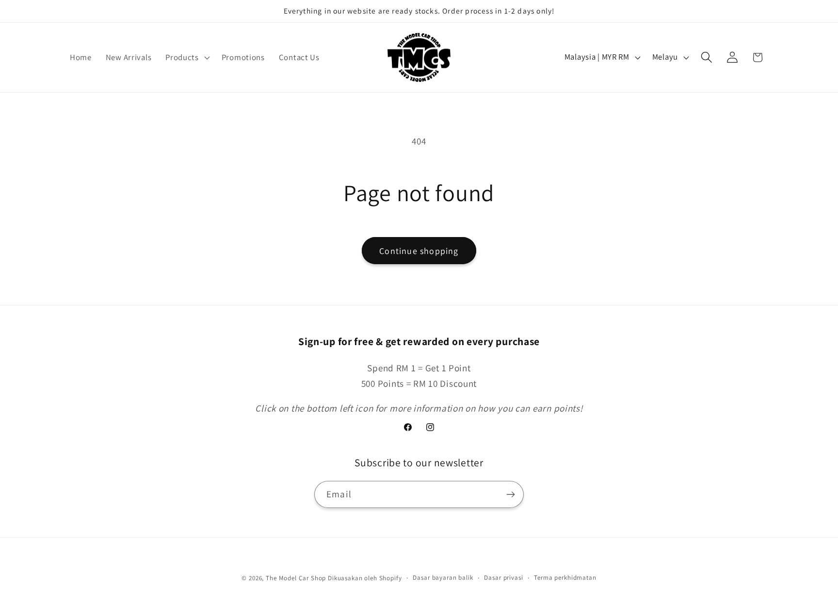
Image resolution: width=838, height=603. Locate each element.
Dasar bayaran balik (443, 577)
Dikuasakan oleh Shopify (365, 578)
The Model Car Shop (296, 578)
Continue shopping (418, 250)
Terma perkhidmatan (565, 577)
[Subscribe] (510, 494)
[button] (187, 57)
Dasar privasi (503, 577)
